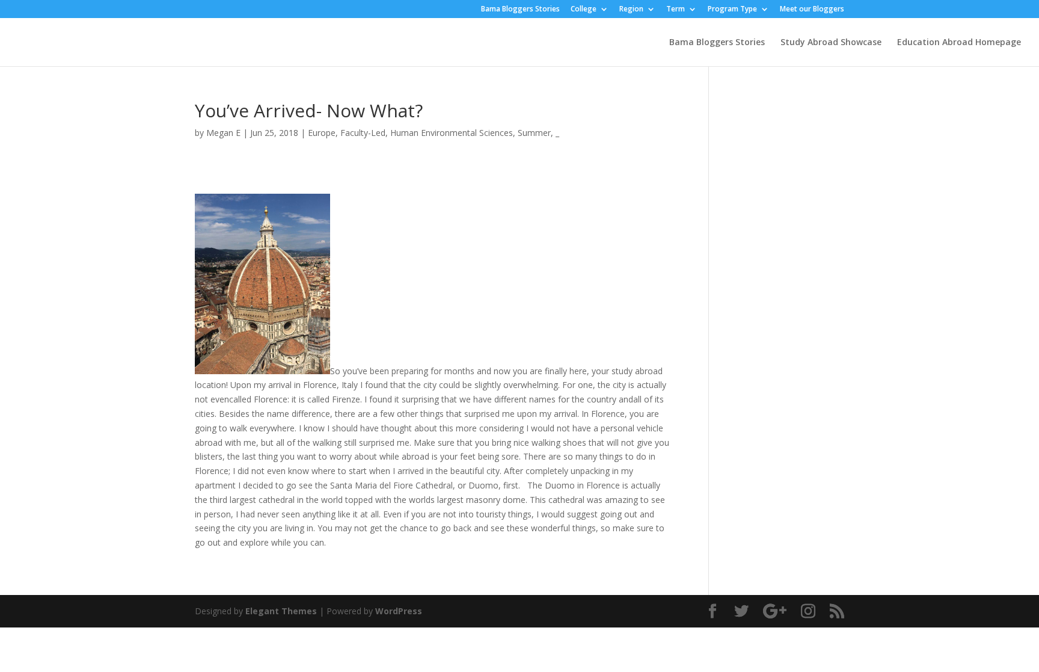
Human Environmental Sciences (451, 132)
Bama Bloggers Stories (520, 9)
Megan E (223, 132)
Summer (534, 132)
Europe (322, 132)
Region (631, 9)
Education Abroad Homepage (959, 43)
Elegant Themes (281, 611)
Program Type (732, 9)
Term (675, 9)
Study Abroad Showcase (830, 43)
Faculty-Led (362, 132)
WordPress (398, 611)
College (583, 9)
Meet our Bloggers (812, 9)
